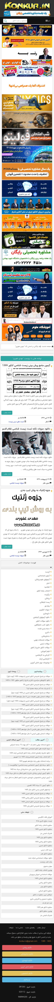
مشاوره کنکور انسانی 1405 (43, 878)
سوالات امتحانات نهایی (42, 640)
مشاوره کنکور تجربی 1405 (43, 829)
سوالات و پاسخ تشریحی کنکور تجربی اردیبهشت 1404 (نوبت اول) (28, 701)
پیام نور (47, 606)
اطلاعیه (47, 587)
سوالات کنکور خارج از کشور (40, 647)
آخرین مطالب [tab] (40, 740)
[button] (49, 20)
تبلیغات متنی (25, 812)
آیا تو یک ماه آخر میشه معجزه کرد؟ (38, 688)
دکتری (47, 632)
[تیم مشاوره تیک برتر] (27, 171)
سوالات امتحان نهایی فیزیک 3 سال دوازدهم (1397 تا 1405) (30, 713)
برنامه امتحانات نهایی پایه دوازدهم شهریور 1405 (34, 761)
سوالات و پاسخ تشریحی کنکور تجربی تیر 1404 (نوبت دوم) (30, 692)
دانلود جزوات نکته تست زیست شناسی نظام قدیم (26, 429)
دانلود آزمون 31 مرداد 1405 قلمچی (38, 785)
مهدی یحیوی (47, 866)
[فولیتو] (27, 62)
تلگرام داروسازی (27, 960)
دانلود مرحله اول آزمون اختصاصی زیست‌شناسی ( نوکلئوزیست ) (29, 765)
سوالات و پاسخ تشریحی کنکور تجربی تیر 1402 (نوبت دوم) (30, 721)
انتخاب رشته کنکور (43, 590)
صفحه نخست (46, 346)
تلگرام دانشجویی (27, 973)
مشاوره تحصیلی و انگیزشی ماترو (41, 899)
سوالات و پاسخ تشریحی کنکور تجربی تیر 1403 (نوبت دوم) (30, 709)
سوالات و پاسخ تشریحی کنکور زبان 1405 (36, 806)
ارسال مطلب (41, 927)
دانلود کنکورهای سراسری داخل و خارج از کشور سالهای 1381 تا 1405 (27, 680)
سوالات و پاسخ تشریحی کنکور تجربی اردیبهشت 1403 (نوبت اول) (28, 676)
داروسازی (46, 613)
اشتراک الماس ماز (46, 833)
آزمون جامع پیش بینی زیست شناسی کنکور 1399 (26, 365)
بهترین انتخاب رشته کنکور (43, 870)
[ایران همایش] (27, 257)
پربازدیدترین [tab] (38, 671)
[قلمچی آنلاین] (27, 321)
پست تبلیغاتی (45, 602)
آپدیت (47, 572)
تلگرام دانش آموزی (27, 967)
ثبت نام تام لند (47, 903)
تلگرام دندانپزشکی (27, 954)
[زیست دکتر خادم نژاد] (27, 71)
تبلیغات (11, 927)
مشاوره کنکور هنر (46, 854)
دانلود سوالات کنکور (43, 621)
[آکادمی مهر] (27, 223)
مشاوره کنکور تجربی (45, 845)
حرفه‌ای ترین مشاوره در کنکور (42, 894)
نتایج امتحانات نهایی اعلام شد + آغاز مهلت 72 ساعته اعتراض (30, 744)
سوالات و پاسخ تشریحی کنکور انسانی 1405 (35, 801)
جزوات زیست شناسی (17, 483)
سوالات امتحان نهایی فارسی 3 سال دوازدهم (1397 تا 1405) (30, 729)
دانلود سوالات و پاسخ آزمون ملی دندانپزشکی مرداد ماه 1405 (30, 769)
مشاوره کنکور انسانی (45, 891)
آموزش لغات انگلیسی (45, 817)
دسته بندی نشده (44, 628)
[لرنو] (27, 119)
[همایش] (27, 309)
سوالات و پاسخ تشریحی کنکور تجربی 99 (36, 684)
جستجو (5, 21)
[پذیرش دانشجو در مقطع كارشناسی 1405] (27, 154)
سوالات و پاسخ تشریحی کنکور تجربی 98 (36, 717)
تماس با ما (19, 927)
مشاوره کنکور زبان (46, 886)
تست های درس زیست (16, 421)
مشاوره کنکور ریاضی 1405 (43, 841)
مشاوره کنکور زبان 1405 (44, 837)
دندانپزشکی (46, 636)
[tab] (27, 567)
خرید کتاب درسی (46, 850)
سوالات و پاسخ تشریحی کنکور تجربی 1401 (35, 725)
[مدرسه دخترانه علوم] (27, 332)
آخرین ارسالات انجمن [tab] (14, 740)
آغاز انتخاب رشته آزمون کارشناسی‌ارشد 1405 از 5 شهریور (32, 757)
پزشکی (47, 598)
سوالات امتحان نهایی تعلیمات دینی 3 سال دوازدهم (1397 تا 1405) (28, 696)
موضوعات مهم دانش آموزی (40, 662)
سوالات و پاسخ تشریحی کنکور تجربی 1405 (35, 793)
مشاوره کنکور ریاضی (45, 882)
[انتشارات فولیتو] (27, 137)
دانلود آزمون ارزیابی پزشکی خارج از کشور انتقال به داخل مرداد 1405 (27, 773)
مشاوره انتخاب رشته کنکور (43, 825)
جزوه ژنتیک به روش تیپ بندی (35, 490)
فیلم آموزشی (45, 651)
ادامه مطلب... (7, 412)
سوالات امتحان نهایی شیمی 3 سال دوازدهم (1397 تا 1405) (30, 733)
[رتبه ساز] (27, 53)
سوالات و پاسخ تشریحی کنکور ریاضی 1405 (35, 798)
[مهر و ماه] (27, 30)
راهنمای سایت (30, 927)
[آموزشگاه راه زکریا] (27, 269)
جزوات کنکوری (44, 609)
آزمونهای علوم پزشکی (42, 579)
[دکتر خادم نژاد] (27, 240)
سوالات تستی (45, 643)
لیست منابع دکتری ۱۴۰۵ (44, 821)
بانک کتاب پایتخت (46, 862)
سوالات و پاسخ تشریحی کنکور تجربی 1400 (35, 705)
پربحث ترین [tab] (12, 671)
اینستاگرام (27, 979)
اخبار (48, 583)
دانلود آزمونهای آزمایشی (41, 617)
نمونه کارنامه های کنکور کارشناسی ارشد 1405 (35, 748)
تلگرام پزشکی (27, 947)
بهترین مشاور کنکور (46, 911)
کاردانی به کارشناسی (43, 655)
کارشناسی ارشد (44, 658)
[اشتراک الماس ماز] (27, 188)
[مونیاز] (27, 205)
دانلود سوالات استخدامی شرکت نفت (40, 858)
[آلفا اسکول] (27, 85)
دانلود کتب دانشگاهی (42, 624)
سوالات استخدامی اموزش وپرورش (40, 874)
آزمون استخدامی (44, 575)
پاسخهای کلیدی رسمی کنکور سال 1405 (37, 789)
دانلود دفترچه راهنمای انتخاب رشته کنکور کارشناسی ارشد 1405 (29, 753)
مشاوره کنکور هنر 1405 (44, 907)
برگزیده (47, 594)
